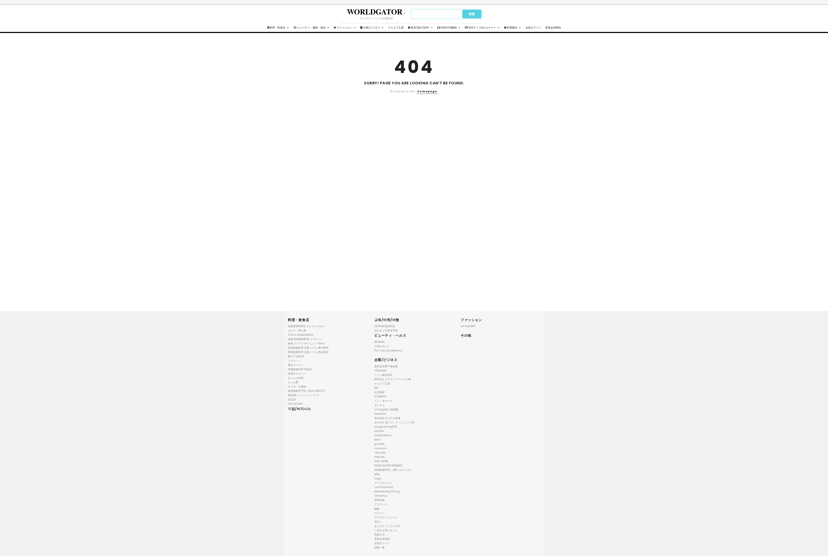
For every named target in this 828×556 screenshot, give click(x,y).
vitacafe (379, 452)
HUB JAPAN (381, 461)
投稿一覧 (379, 547)
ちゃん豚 (293, 382)
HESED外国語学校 (384, 326)
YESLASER (380, 370)
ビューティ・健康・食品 (311, 27)
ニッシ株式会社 (383, 375)
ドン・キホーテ (383, 401)
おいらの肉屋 (295, 378)
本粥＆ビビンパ (297, 373)
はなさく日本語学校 (386, 330)
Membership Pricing (387, 491)
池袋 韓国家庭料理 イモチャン (305, 339)
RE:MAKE (379, 342)
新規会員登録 (553, 27)
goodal (379, 444)
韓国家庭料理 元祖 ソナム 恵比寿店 (308, 352)
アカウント (380, 504)
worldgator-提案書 (386, 409)
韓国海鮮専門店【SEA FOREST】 (307, 391)
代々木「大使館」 (298, 386)
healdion (380, 414)
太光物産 (379, 392)
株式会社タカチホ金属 (387, 418)
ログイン (379, 513)
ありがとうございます (387, 526)
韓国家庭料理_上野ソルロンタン (393, 470)
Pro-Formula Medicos (388, 350)
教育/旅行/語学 (419, 27)
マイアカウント (383, 483)
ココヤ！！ (294, 360)
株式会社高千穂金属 (386, 366)
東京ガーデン (295, 365)
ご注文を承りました (386, 530)
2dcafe (379, 431)
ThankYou (380, 496)
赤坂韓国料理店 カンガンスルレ (306, 326)
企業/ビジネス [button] (371, 27)
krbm (377, 439)
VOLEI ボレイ (381, 346)
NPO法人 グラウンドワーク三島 (392, 379)
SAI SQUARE (468, 326)
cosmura (380, 448)
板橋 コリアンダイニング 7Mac (306, 343)
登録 (377, 474)
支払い (378, 521)
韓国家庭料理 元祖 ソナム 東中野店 (308, 348)
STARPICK (380, 396)
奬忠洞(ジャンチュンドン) (303, 395)
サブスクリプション (386, 517)
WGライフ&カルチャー (482, 27)
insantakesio (382, 435)
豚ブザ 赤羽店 (296, 356)
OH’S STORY (295, 404)
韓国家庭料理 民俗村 (300, 369)
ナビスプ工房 (396, 27)
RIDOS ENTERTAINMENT (388, 465)
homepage (427, 91)
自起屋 (292, 399)
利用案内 (511, 27)
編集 (377, 508)
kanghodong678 (385, 426)
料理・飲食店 (277, 27)
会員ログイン (533, 27)
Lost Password (383, 487)
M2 (376, 388)
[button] (288, 27)
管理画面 (379, 500)
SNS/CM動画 (448, 27)
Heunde (379, 457)
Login (377, 478)
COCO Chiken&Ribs (300, 335)
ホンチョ (379, 405)
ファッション (344, 27)
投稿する (379, 534)
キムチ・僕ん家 (297, 330)
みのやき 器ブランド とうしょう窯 (394, 422)
